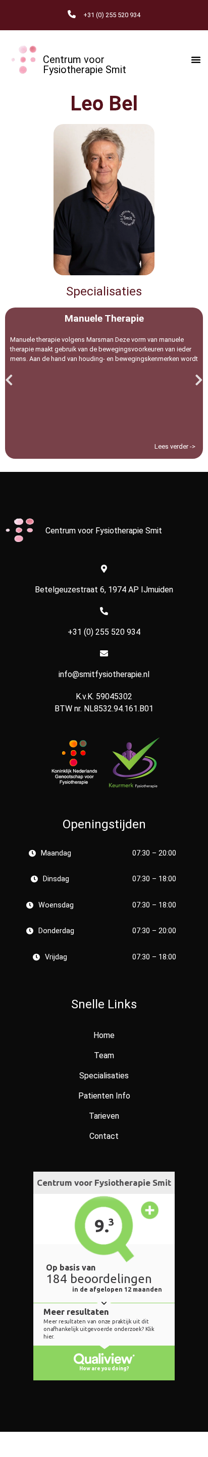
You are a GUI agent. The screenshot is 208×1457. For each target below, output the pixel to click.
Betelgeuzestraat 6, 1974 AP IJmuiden (104, 589)
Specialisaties (104, 1075)
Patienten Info (104, 1096)
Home (104, 1035)
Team (104, 1055)
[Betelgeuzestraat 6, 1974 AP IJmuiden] (104, 569)
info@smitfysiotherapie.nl (104, 674)
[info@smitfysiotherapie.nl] (104, 653)
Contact (104, 1136)
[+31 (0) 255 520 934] (104, 611)
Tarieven (104, 1116)
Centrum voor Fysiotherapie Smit (84, 64)
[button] (195, 59)
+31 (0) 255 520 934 (104, 632)
